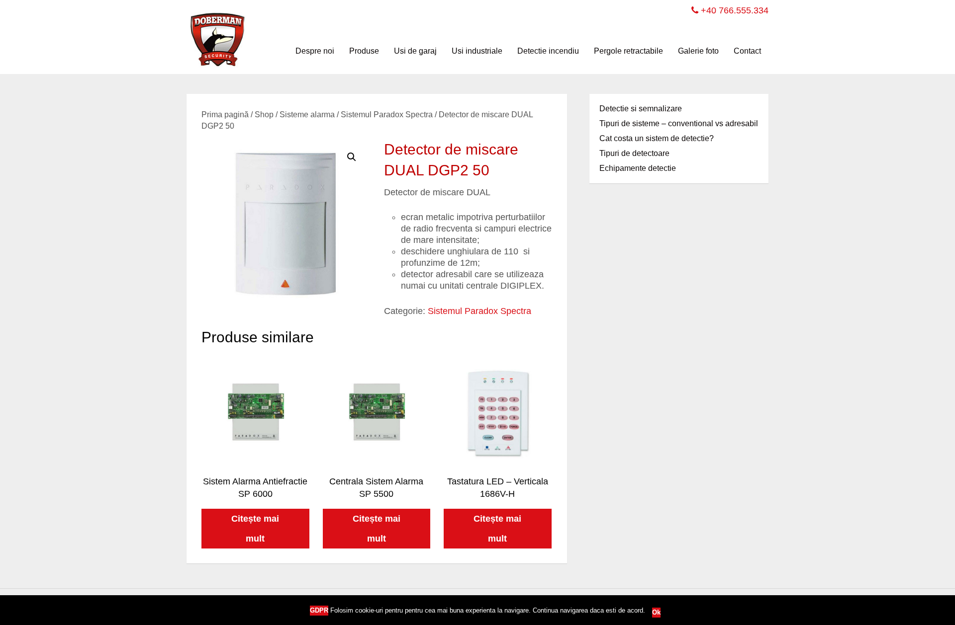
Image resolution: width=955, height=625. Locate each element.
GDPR (319, 610)
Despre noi (314, 51)
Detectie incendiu (548, 51)
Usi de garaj (415, 51)
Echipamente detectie (637, 168)
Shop (264, 114)
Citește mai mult (255, 529)
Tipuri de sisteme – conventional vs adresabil (678, 123)
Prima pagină (225, 114)
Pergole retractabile (628, 51)
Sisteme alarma (307, 114)
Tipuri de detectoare (634, 153)
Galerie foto (698, 51)
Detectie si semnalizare (640, 108)
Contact (747, 51)
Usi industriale (477, 51)
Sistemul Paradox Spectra (387, 114)
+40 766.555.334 (733, 10)
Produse (364, 51)
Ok (656, 612)
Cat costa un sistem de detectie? (656, 138)
